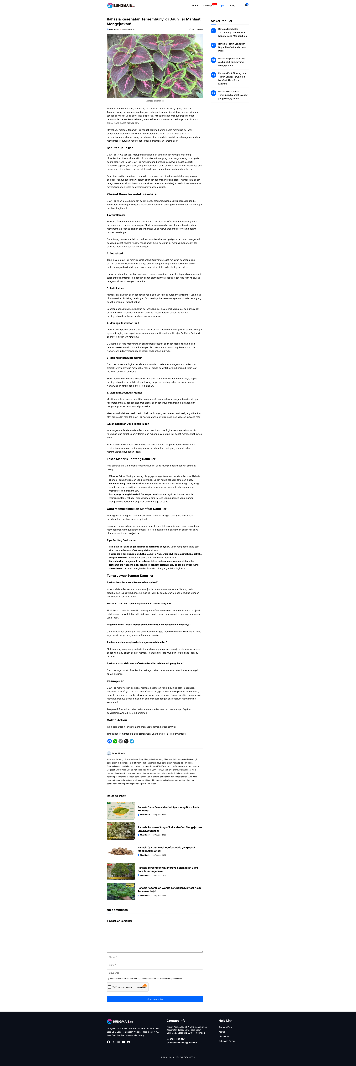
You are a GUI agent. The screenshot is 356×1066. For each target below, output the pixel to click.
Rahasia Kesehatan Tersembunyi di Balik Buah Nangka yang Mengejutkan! (233, 32)
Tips (221, 5)
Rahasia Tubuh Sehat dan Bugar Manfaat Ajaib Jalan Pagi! (232, 47)
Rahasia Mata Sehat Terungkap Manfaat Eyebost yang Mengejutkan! (233, 95)
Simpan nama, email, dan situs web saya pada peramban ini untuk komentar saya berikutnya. (146, 978)
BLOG (232, 5)
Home (194, 5)
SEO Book (209, 5)
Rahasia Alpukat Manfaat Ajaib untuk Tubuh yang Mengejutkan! (231, 62)
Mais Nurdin (114, 29)
